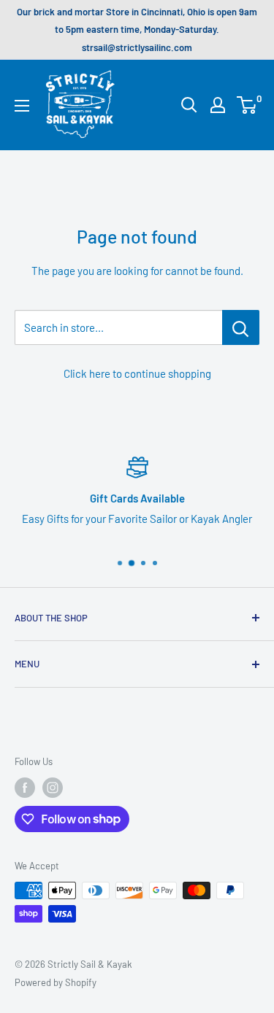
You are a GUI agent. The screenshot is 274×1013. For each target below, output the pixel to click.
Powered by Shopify (55, 982)
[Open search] (189, 105)
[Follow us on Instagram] (52, 787)
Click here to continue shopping (137, 373)
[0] (247, 105)
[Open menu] (22, 106)
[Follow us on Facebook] (25, 787)
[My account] (217, 105)
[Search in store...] (240, 327)
